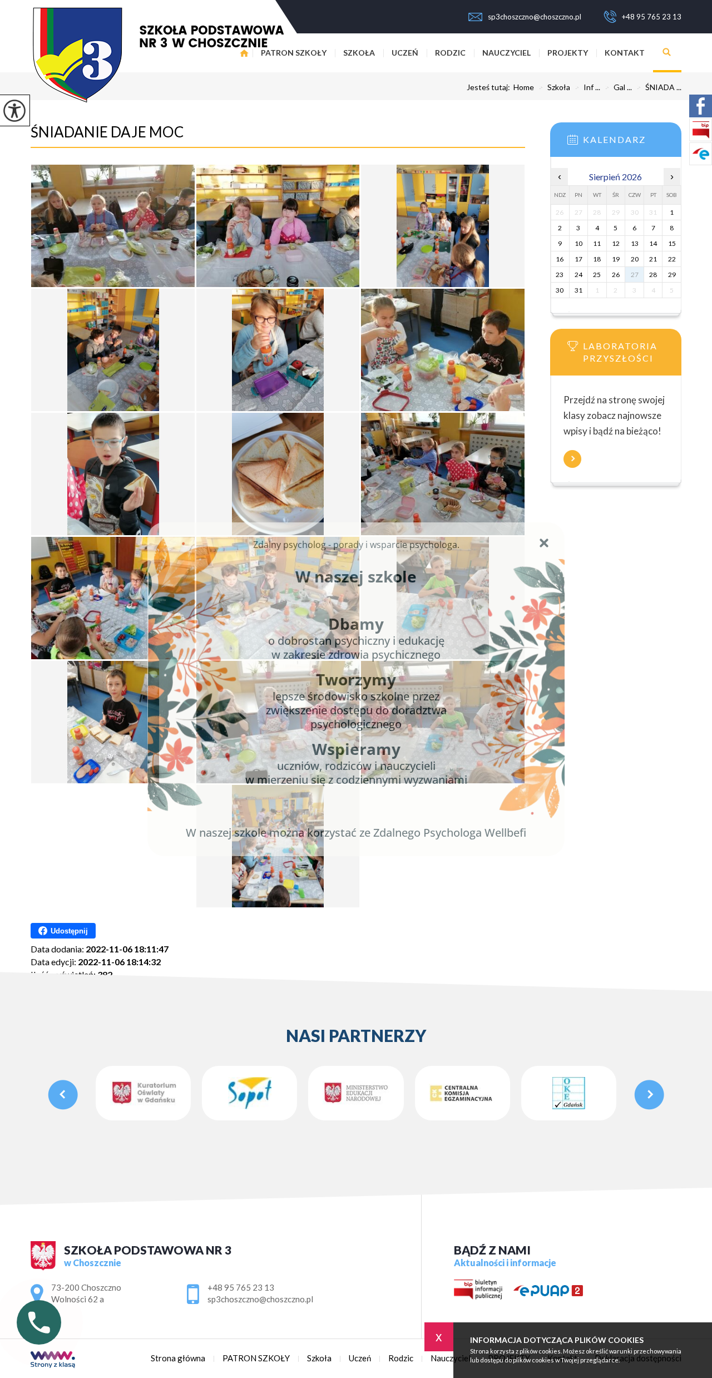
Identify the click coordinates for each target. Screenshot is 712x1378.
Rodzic (450, 52)
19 (616, 259)
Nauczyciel (506, 52)
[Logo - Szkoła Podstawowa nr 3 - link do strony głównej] (157, 55)
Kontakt (625, 52)
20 (635, 259)
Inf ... (587, 87)
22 (672, 259)
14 (653, 243)
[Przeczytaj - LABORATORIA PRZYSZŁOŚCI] (632, 349)
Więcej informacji (572, 459)
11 (597, 243)
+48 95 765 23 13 (651, 16)
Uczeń (405, 52)
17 (578, 259)
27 (635, 274)
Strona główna (178, 1358)
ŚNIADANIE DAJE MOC (107, 132)
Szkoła (359, 52)
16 (559, 259)
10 (578, 243)
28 (653, 274)
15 (672, 243)
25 (597, 274)
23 (559, 274)
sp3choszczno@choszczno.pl (534, 16)
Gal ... (618, 87)
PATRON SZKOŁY (294, 52)
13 (635, 243)
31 (578, 290)
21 (653, 259)
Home (523, 87)
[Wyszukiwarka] (667, 52)
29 (672, 274)
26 (616, 274)
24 (578, 274)
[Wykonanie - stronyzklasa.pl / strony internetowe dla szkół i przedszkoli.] (53, 1360)
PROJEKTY (567, 52)
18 (597, 259)
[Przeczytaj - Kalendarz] (632, 143)
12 (616, 243)
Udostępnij (69, 931)
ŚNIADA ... (658, 87)
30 (559, 290)
